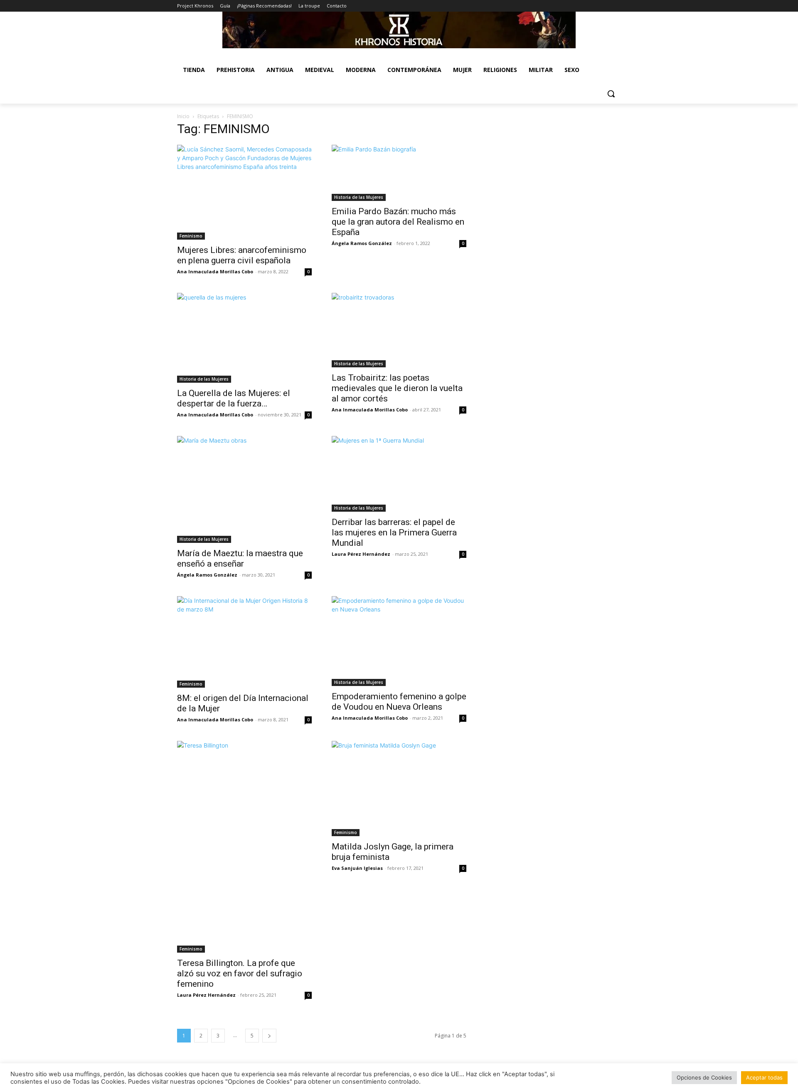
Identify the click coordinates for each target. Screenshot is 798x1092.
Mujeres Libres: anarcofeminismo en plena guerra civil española (241, 255)
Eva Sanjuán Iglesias (357, 868)
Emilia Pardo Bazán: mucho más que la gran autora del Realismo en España (398, 221)
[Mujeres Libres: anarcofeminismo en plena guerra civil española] (244, 192)
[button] (611, 94)
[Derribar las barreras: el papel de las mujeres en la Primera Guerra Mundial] (399, 474)
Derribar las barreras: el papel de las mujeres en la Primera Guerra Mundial (394, 532)
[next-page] (269, 1035)
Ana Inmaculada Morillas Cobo (215, 271)
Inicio (183, 116)
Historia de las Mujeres (358, 197)
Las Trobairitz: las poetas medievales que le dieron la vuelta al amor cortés (397, 388)
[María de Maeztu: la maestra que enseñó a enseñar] (244, 489)
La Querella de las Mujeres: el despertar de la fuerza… (233, 398)
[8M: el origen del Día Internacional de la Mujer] (244, 642)
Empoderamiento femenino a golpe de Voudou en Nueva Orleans (399, 701)
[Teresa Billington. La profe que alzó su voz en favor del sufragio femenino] (244, 846)
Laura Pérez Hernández (361, 554)
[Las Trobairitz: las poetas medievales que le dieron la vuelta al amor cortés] (399, 330)
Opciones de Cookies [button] (704, 1077)
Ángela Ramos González (362, 243)
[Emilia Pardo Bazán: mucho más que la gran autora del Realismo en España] (399, 173)
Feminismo (191, 236)
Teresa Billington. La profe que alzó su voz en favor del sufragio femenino (239, 973)
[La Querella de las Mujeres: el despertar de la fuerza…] (244, 338)
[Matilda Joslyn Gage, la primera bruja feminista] (399, 788)
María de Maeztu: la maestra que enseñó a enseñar (240, 558)
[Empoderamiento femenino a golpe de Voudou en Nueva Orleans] (399, 641)
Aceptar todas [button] (764, 1077)
